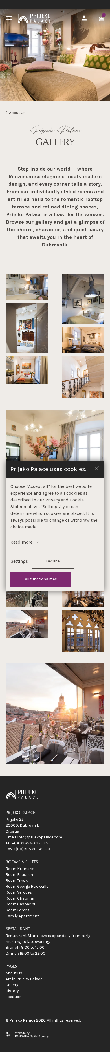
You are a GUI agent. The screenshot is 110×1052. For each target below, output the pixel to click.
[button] (96, 468)
